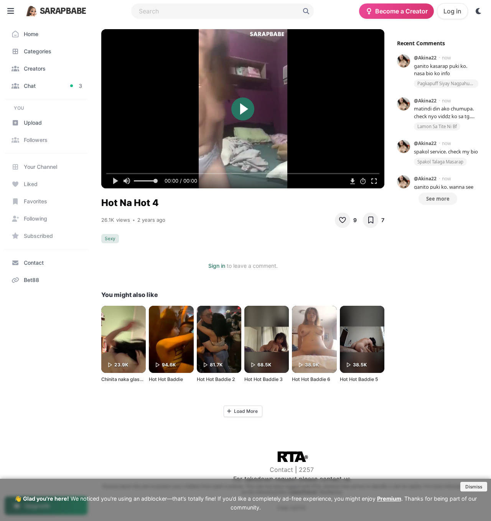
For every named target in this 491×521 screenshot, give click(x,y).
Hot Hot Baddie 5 (359, 379)
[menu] (10, 11)
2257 (306, 469)
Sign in (216, 265)
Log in (452, 11)
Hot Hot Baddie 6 (311, 379)
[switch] (478, 11)
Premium (389, 498)
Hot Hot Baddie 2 (216, 379)
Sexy (110, 238)
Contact (281, 469)
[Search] (306, 11)
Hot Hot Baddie (166, 379)
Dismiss (473, 487)
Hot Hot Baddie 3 (263, 379)
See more (438, 198)
